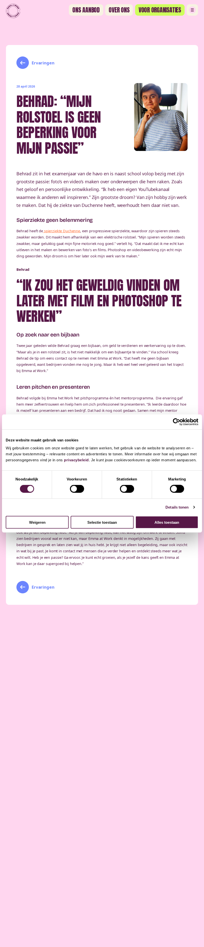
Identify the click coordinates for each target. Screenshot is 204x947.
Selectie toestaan (102, 522)
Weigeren (37, 522)
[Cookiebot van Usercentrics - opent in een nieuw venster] (176, 422)
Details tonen (177, 507)
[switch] (77, 489)
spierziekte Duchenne (61, 231)
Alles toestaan (166, 522)
